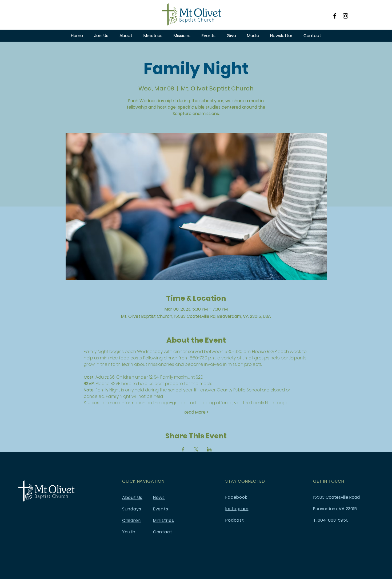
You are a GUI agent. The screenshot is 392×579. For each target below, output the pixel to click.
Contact (162, 532)
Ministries (163, 520)
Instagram (236, 509)
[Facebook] (334, 15)
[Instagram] (345, 15)
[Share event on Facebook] (183, 449)
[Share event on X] (196, 449)
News (159, 497)
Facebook (236, 497)
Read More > (196, 412)
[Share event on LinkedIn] (209, 449)
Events (160, 509)
